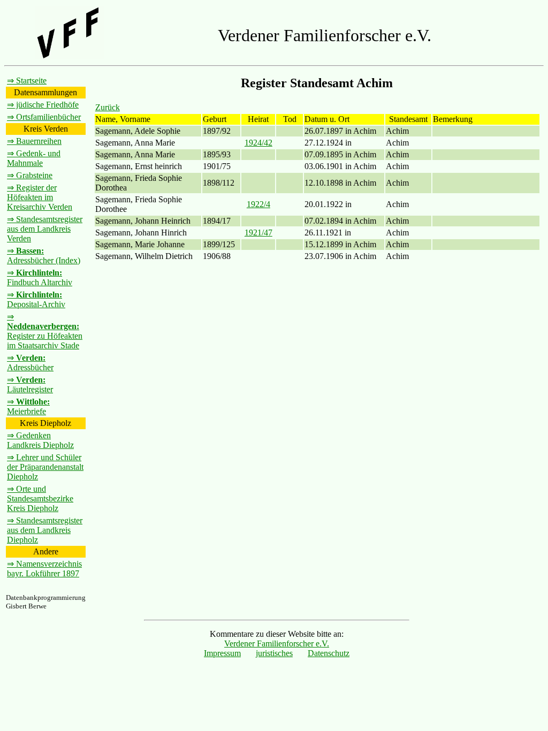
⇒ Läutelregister (30, 384)
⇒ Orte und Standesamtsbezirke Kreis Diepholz (40, 498)
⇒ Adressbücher (30, 362)
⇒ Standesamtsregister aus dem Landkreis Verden (44, 229)
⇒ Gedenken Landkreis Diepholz (40, 440)
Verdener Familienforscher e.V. (276, 643)
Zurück (107, 107)
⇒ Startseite (27, 80)
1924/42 (258, 142)
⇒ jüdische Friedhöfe (43, 104)
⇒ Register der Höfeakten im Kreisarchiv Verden (39, 197)
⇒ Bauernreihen (34, 141)
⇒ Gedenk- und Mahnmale (33, 158)
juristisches (274, 653)
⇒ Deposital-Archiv (36, 299)
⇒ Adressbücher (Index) (43, 255)
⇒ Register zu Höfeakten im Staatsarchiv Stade (44, 331)
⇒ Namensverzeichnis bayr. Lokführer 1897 (44, 568)
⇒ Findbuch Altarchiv (39, 277)
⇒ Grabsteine (29, 175)
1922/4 (258, 204)
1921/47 (258, 232)
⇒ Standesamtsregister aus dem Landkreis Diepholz (44, 530)
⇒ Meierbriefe (28, 406)
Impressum (222, 653)
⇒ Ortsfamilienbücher (44, 116)
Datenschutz (328, 653)
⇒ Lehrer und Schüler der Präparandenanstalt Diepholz (45, 467)
